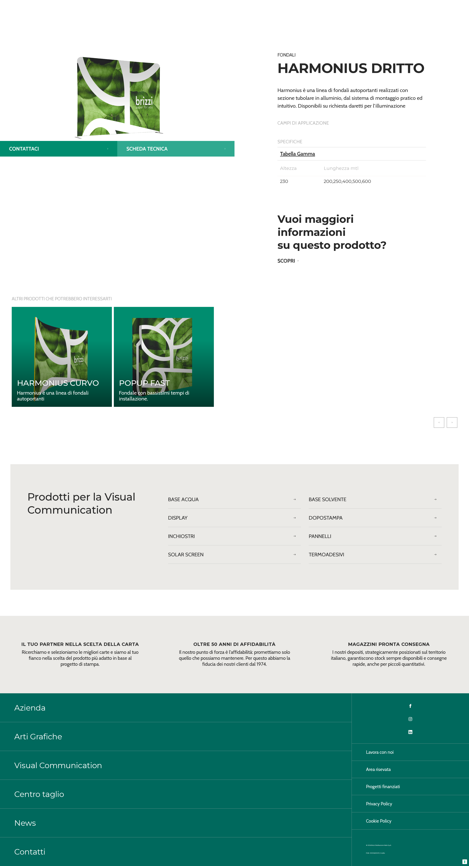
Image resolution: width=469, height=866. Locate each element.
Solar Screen (186, 554)
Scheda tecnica (147, 149)
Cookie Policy (378, 821)
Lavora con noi (380, 752)
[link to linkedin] (410, 731)
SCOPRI (286, 261)
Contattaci (24, 149)
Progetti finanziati (383, 786)
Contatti (29, 851)
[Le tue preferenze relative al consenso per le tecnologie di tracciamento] (464, 861)
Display (177, 518)
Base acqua (183, 499)
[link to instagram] (410, 718)
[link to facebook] (410, 705)
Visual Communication (58, 765)
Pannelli (320, 536)
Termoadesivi (326, 554)
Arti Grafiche (38, 736)
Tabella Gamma (297, 154)
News (25, 823)
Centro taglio (39, 794)
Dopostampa (326, 518)
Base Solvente (327, 499)
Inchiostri (181, 536)
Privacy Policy (379, 803)
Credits (382, 853)
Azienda (30, 707)
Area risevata (378, 769)
